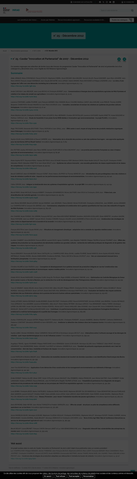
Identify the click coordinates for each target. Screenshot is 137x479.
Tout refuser (60, 476)
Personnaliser (88, 476)
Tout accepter (74, 476)
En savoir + (48, 476)
